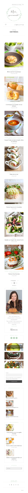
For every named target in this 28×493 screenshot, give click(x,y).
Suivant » (14, 285)
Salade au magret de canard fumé (14, 240)
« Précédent (13, 280)
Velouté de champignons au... (12, 407)
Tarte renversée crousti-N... (12, 398)
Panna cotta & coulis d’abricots (14, 445)
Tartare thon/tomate (14, 274)
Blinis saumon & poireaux (14, 71)
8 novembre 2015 (14, 73)
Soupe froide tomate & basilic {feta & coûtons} (14, 140)
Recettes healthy (12, 138)
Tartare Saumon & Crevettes (14, 207)
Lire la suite (14, 326)
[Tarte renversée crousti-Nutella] (13, 394)
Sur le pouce (15, 70)
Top (22, 490)
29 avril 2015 (14, 176)
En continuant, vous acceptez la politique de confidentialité (13, 378)
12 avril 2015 (14, 208)
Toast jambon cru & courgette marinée (14, 433)
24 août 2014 (14, 275)
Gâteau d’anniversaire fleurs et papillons (14, 458)
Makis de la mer (14, 174)
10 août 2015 (14, 143)
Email (7, 372)
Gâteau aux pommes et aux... (12, 416)
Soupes (19, 138)
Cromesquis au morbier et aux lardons (14, 105)
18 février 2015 (14, 241)
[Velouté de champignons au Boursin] (13, 403)
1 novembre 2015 (14, 107)
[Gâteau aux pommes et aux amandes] (13, 413)
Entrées (14, 103)
